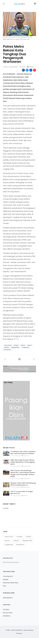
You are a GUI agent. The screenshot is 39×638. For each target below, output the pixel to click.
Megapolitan (15, 347)
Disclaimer (6, 616)
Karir (4, 586)
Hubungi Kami (8, 598)
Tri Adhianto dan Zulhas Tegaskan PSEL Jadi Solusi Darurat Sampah (23, 453)
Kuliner (23, 345)
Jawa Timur (7, 345)
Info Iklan (6, 609)
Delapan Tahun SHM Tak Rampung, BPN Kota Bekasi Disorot (23, 484)
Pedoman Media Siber (10, 583)
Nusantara (7, 349)
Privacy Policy (7, 613)
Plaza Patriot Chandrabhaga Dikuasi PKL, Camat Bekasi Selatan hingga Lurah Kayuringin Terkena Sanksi (22, 473)
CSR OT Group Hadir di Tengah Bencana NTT (21, 492)
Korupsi (16, 345)
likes (23, 67)
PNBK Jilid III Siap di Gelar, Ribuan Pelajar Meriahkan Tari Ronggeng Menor (22, 462)
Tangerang (25, 347)
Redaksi (5, 579)
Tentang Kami (8, 576)
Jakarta (6, 347)
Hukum (31, 67)
